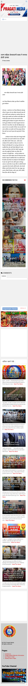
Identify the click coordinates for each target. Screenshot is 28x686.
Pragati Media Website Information (14, 655)
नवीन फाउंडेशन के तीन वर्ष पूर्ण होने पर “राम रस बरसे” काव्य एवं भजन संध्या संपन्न (13, 464)
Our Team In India (9, 657)
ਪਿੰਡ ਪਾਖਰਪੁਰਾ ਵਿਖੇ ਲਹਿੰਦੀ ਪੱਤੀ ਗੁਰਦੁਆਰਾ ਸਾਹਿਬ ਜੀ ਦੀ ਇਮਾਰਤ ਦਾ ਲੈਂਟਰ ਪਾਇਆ (13, 419)
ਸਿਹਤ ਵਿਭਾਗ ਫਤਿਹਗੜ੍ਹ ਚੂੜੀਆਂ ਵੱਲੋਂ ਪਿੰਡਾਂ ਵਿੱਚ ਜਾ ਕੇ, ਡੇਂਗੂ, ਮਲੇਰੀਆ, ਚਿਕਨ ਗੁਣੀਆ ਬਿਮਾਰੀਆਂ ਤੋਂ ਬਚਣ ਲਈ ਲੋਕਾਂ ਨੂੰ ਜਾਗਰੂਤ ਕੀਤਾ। (13, 508)
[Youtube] (1, 1)
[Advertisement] (14, 37)
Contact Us (8, 654)
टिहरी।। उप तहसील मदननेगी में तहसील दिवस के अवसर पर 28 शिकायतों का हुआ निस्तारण (13, 375)
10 (4, 568)
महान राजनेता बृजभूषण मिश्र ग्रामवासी (12, 222)
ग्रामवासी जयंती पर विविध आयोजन (11, 194)
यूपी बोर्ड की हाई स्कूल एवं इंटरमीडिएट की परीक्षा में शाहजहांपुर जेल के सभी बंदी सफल (13, 555)
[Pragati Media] (14, 16)
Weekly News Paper (10, 658)
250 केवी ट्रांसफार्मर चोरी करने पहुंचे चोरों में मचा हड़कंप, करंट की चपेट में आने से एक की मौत (13, 397)
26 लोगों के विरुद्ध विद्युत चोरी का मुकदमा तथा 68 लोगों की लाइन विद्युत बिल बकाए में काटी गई (14, 263)
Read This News (14, 322)
